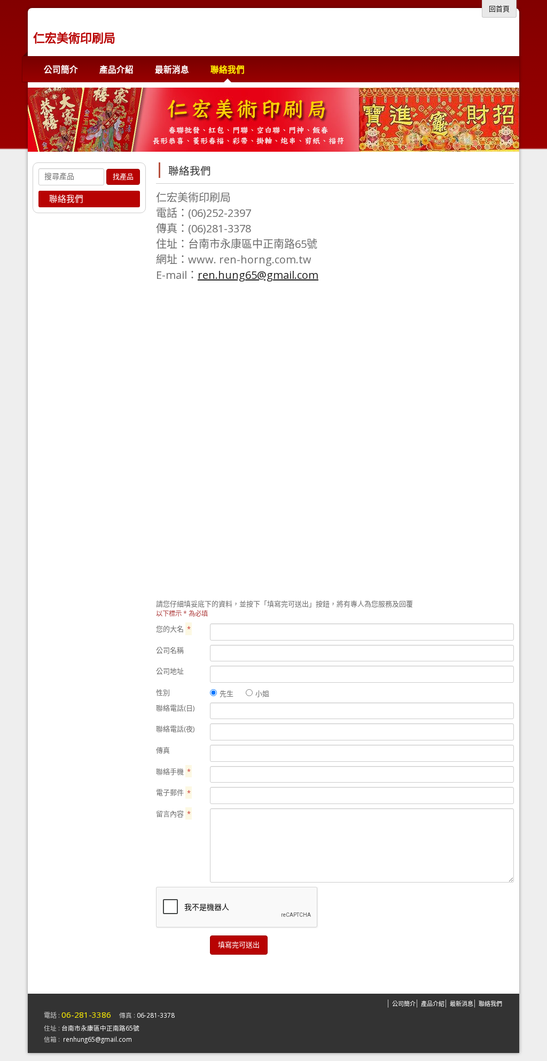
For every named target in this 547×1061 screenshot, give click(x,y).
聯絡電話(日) (175, 708)
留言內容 (173, 813)
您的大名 (173, 629)
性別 (163, 692)
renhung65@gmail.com (97, 1039)
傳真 (163, 750)
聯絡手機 (173, 771)
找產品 (123, 177)
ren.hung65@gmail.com (258, 275)
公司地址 (170, 671)
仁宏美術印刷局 (74, 37)
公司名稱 (170, 650)
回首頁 (499, 8)
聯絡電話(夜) (175, 729)
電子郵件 (173, 792)
